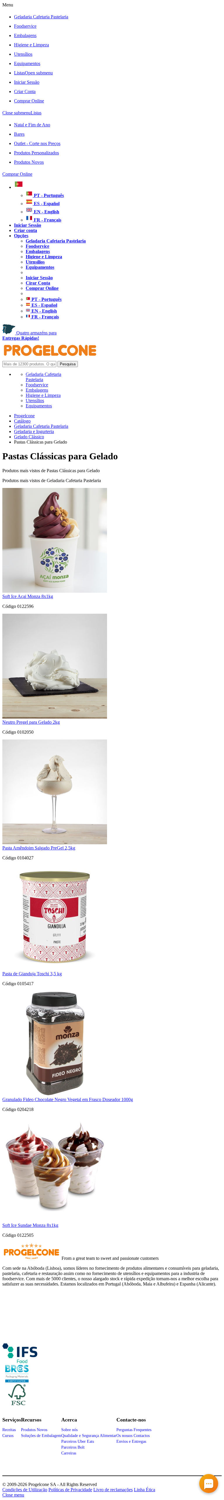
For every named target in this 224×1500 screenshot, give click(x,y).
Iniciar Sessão (26, 82)
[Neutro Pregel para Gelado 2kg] (54, 716)
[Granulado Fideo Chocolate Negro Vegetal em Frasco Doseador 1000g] (54, 1094)
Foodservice (25, 26)
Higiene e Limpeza (31, 44)
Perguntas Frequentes (133, 1430)
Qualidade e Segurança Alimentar (88, 1435)
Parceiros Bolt (73, 1447)
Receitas (9, 1430)
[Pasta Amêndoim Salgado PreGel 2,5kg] (54, 842)
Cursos (7, 1435)
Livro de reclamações (113, 1489)
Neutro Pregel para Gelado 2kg (31, 722)
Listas (33, 72)
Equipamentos (27, 63)
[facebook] (19, 1361)
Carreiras (68, 1453)
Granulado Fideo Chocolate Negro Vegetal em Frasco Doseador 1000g (67, 1099)
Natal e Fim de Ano (32, 124)
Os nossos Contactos (133, 1435)
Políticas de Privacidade (70, 1489)
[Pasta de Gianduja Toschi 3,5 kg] (54, 968)
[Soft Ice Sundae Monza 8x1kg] (54, 1220)
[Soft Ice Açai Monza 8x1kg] (54, 591)
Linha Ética (144, 1489)
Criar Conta (25, 91)
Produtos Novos (29, 162)
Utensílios (23, 54)
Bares (19, 134)
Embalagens (25, 35)
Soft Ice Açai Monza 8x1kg (27, 596)
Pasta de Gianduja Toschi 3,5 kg (32, 973)
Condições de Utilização (24, 1489)
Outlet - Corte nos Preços (37, 143)
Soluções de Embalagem (41, 1435)
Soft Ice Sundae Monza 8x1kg (30, 1225)
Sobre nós (69, 1430)
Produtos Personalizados (36, 152)
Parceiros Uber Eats (77, 1441)
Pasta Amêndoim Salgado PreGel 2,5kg (38, 847)
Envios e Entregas (131, 1441)
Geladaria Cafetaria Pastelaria (41, 16)
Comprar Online (29, 100)
